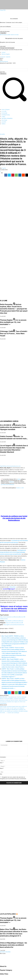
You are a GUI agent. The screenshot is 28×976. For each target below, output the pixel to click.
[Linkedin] (19, 175)
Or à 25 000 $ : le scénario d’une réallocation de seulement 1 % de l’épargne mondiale (13, 427)
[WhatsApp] (16, 175)
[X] (0, 66)
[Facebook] (0, 64)
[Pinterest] (12, 175)
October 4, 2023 (20, 487)
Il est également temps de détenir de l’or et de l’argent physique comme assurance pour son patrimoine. (13, 552)
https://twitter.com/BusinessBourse (14, 620)
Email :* (2, 768)
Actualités (2, 134)
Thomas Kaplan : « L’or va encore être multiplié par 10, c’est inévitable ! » (13, 322)
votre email (2, 46)
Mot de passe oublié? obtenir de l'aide (9, 34)
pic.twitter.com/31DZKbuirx (7, 484)
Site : (1, 774)
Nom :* (1, 762)
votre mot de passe (4, 31)
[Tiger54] (4, 464)
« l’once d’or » (12, 587)
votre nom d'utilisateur (5, 26)
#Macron (11, 481)
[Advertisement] (14, 256)
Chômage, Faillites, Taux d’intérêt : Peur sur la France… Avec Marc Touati (14, 333)
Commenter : (3, 757)
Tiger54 (4, 168)
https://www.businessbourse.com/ (12, 466)
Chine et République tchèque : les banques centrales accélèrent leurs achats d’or (13, 945)
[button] (14, 102)
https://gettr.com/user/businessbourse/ (13, 624)
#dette (19, 479)
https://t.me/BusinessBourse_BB (14, 622)
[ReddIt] (23, 175)
